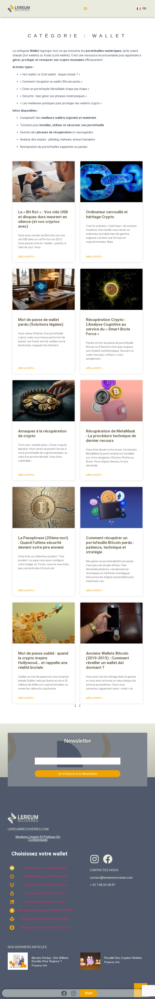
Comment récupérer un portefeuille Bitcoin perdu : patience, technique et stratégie (110, 545)
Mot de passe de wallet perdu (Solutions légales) (40, 322)
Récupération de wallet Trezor (45, 893)
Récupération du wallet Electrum (45, 876)
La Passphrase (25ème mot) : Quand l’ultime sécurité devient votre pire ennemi (43, 543)
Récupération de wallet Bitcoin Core (45, 927)
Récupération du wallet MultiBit (45, 868)
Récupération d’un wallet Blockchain (45, 919)
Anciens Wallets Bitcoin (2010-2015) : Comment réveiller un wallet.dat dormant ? (107, 660)
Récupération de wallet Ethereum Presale (45, 910)
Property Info (39, 965)
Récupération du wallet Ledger (45, 902)
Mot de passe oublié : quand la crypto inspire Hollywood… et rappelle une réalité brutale (43, 660)
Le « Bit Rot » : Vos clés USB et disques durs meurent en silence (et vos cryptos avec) (43, 219)
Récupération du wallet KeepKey (45, 885)
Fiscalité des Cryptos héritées (123, 957)
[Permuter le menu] (85, 8)
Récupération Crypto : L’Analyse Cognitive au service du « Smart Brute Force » (108, 326)
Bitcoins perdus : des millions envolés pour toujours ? (50, 959)
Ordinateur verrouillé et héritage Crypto (107, 214)
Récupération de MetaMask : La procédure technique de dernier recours (111, 436)
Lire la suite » (26, 256)
